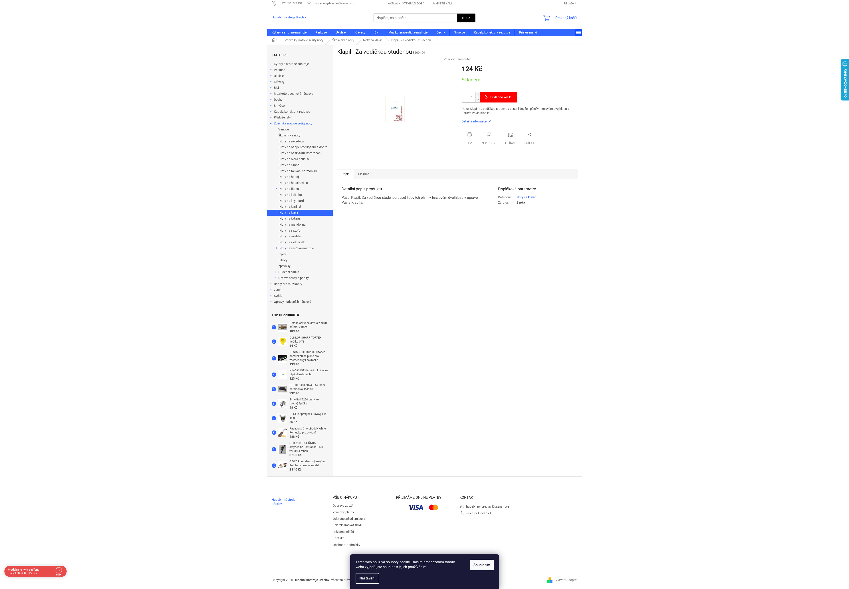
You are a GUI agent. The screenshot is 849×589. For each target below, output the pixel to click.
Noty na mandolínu (292, 224)
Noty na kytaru (289, 218)
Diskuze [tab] (363, 174)
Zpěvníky (284, 266)
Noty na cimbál (289, 165)
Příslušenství (282, 117)
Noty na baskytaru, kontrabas (300, 153)
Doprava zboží (342, 505)
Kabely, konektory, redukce (292, 111)
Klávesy (279, 82)
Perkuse (279, 70)
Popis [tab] (345, 174)
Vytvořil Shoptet (567, 580)
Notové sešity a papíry (293, 278)
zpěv (282, 254)
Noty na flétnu (289, 189)
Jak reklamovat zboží (347, 525)
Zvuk (277, 290)
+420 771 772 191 (478, 513)
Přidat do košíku (501, 97)
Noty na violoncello (292, 242)
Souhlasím (481, 565)
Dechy (278, 99)
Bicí (276, 87)
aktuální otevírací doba (406, 3)
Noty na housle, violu (293, 183)
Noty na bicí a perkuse (294, 159)
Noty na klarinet (290, 206)
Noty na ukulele (290, 236)
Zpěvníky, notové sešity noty (293, 123)
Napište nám (442, 3)
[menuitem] (289, 32)
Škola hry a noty (289, 135)
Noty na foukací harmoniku (298, 171)
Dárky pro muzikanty (288, 284)
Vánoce (283, 129)
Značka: (457, 59)
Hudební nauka (288, 272)
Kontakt (338, 538)
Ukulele (279, 76)
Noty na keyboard (291, 201)
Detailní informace (474, 121)
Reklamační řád (343, 532)
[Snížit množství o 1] (477, 99)
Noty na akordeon (291, 141)
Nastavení (367, 578)
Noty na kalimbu (290, 195)
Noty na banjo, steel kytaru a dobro (303, 147)
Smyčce (279, 105)
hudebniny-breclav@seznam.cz (487, 506)
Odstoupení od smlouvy (349, 518)
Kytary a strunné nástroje (291, 64)
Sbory (283, 260)
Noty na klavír (288, 212)
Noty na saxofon (290, 230)
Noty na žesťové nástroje (296, 248)
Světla (278, 295)
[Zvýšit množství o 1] (477, 94)
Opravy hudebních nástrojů (292, 301)
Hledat (466, 18)
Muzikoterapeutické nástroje (293, 93)
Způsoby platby (343, 512)
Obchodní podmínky (346, 545)
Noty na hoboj (289, 177)
